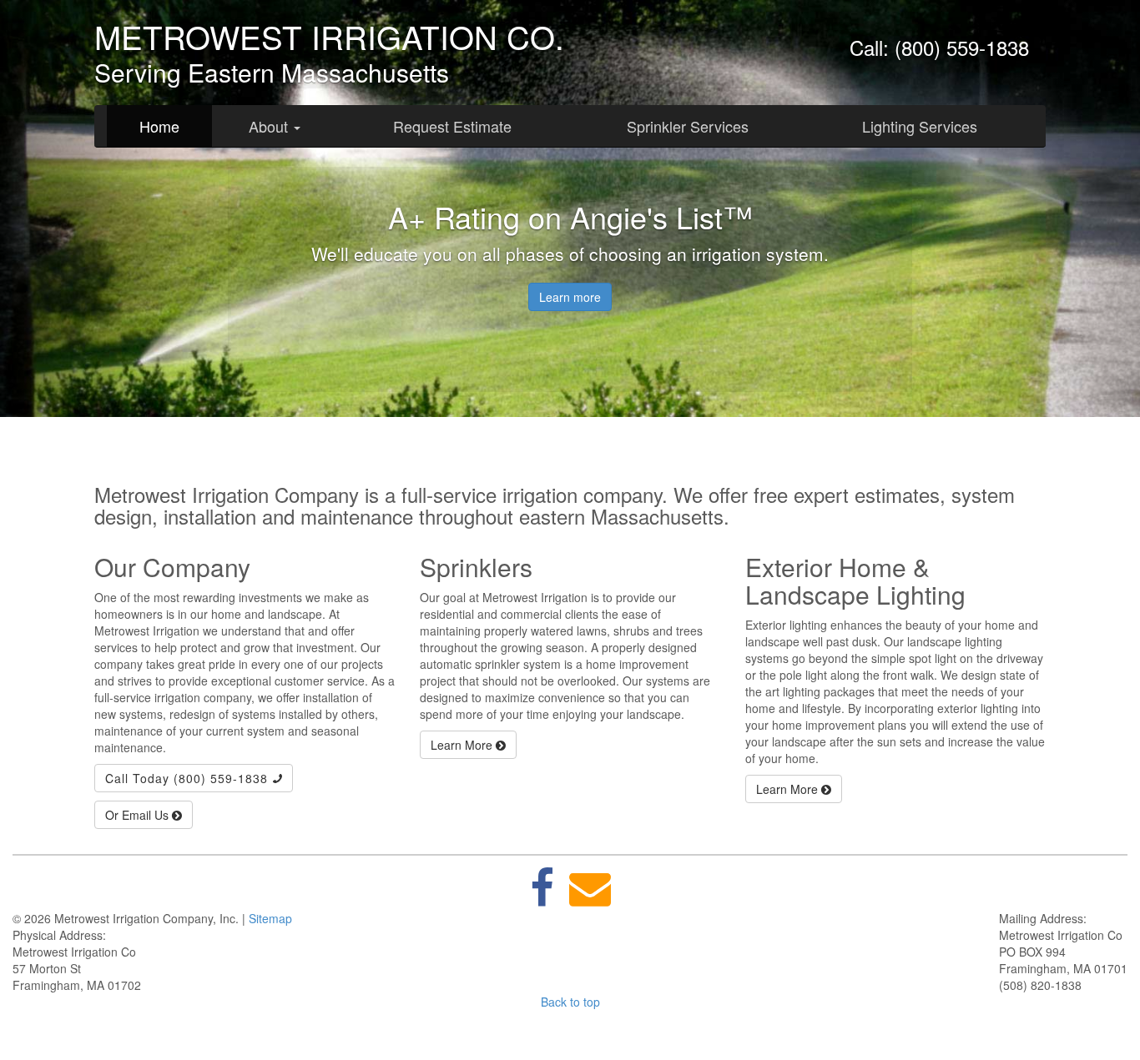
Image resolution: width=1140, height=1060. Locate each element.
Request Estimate (452, 126)
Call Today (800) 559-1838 (188, 778)
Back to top (570, 1001)
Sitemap (270, 918)
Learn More (463, 744)
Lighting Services (919, 126)
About (270, 126)
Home (159, 126)
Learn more (570, 297)
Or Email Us (138, 814)
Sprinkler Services (688, 126)
